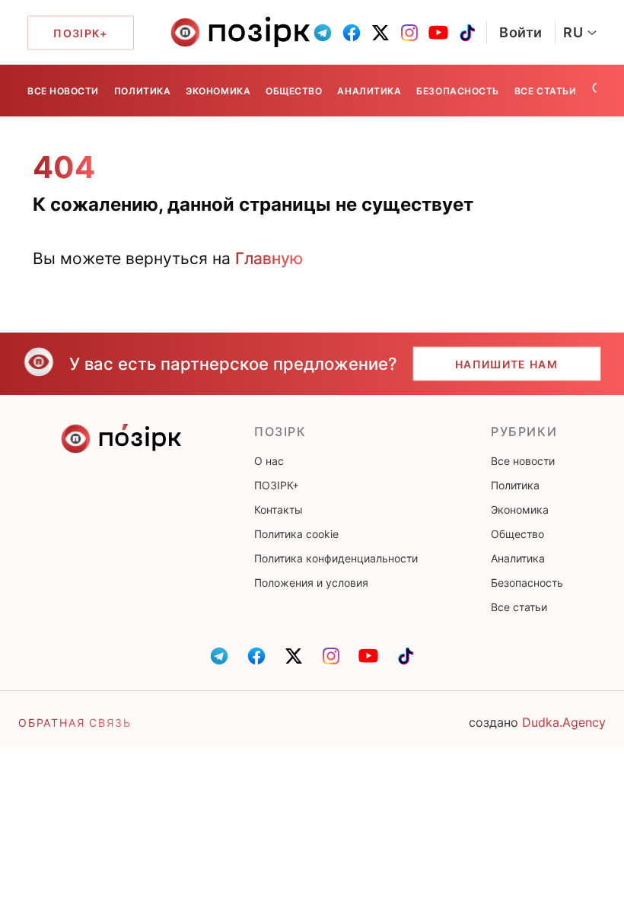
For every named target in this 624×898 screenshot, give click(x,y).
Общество (294, 91)
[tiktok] (467, 32)
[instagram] (409, 32)
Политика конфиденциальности (336, 558)
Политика (142, 91)
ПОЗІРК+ (276, 485)
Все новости (63, 91)
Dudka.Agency (564, 722)
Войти (521, 32)
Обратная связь (74, 722)
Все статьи (545, 91)
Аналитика (369, 91)
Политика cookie (296, 533)
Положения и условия (311, 582)
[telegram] (322, 32)
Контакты (278, 509)
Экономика (218, 91)
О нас (269, 460)
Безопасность (457, 91)
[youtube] (438, 32)
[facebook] (351, 32)
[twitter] (380, 32)
